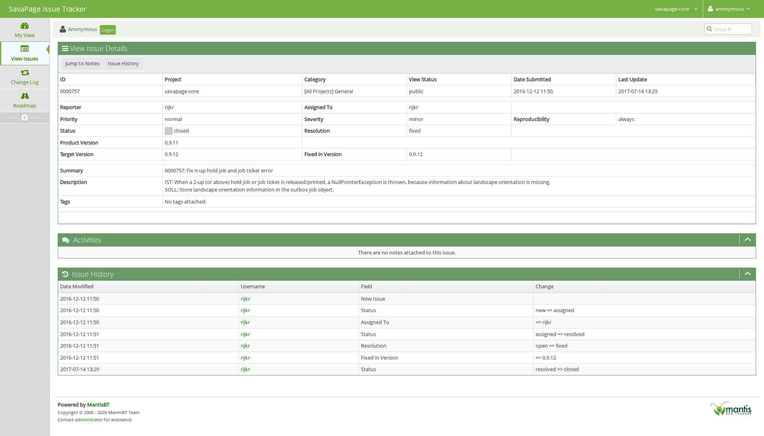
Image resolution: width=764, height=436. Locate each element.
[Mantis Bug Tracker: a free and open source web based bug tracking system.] (731, 408)
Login (108, 29)
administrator (89, 419)
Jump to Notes (82, 63)
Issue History (123, 63)
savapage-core (673, 8)
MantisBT (98, 404)
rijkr (245, 298)
